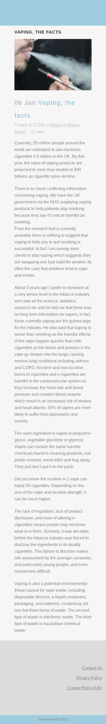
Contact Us (92, 668)
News (56, 125)
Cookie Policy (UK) (84, 688)
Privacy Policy (89, 678)
